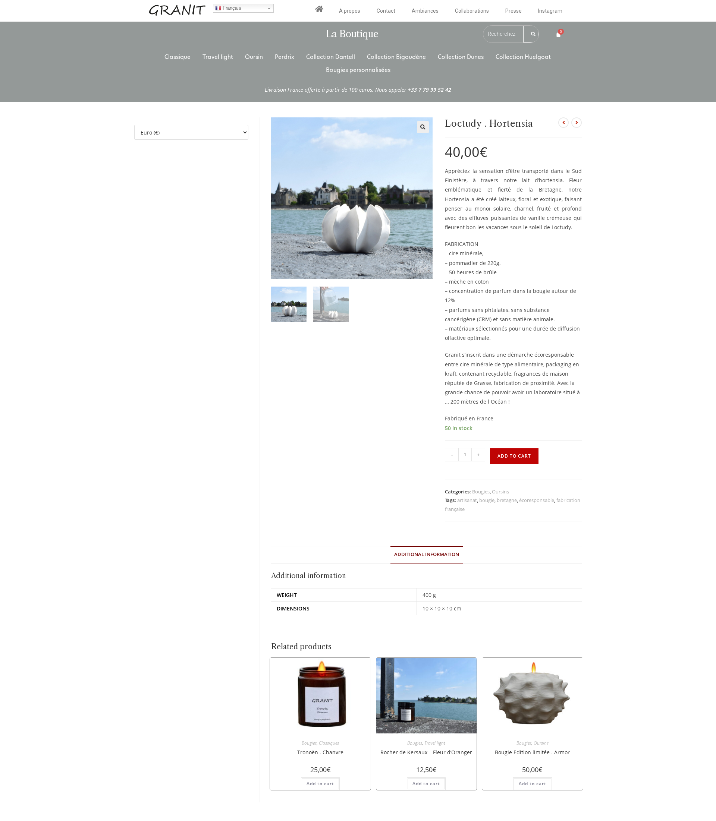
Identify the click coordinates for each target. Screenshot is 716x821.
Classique (177, 57)
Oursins (500, 491)
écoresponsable (536, 500)
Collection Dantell (330, 57)
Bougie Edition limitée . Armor (532, 752)
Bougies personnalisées (358, 70)
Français (231, 8)
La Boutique (352, 34)
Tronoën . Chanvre (320, 752)
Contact (386, 11)
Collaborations (472, 11)
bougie (486, 500)
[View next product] (576, 122)
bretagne (507, 500)
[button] (423, 127)
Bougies (481, 491)
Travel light (217, 57)
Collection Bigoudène (396, 57)
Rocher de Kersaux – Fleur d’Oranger (426, 752)
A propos (349, 11)
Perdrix (284, 57)
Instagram (550, 11)
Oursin (254, 57)
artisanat (467, 500)
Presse (513, 11)
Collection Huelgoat (523, 57)
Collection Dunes (461, 57)
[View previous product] (563, 122)
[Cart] (558, 34)
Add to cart (514, 456)
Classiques (329, 743)
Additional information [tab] (426, 554)
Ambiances (425, 11)
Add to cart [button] (320, 783)
